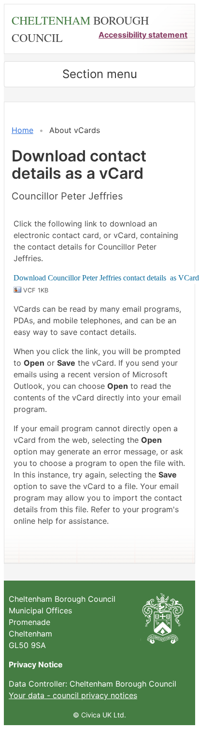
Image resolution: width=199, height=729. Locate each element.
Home (22, 130)
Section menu (99, 74)
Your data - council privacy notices (73, 695)
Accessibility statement (143, 35)
